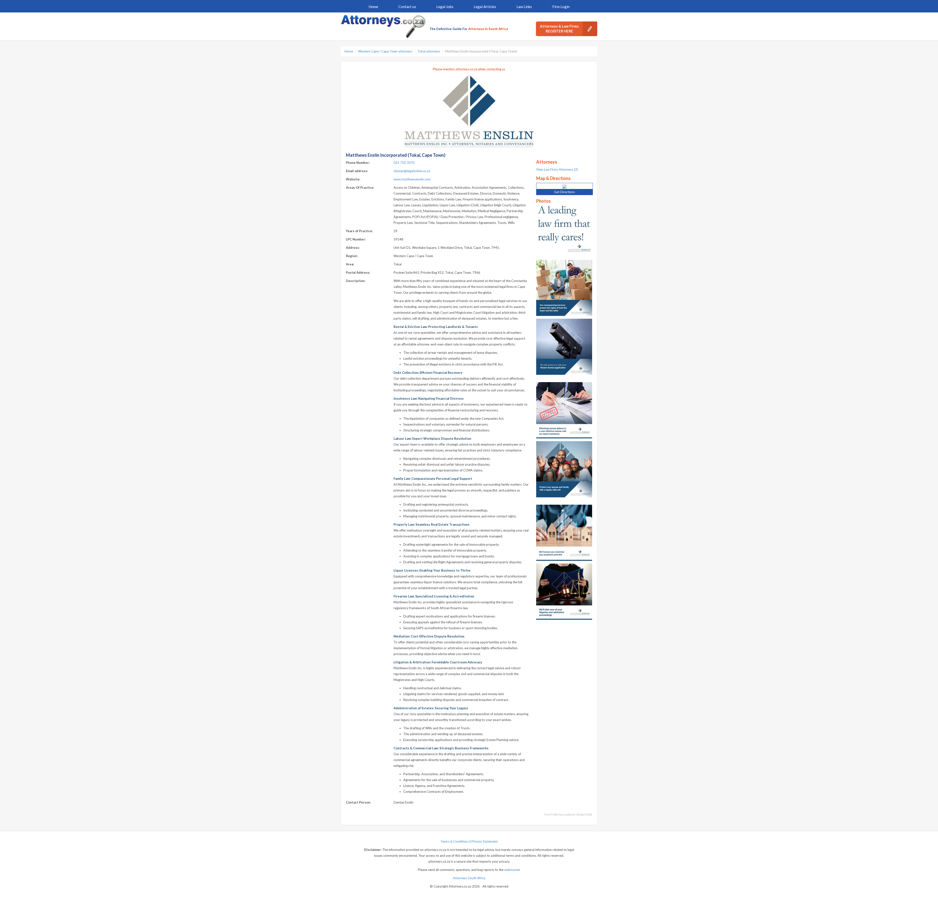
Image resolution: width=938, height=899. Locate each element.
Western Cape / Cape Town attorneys (385, 51)
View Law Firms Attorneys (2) (557, 169)
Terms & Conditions (454, 841)
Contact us (407, 6)
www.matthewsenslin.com (412, 179)
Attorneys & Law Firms (559, 28)
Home (373, 6)
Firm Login (561, 6)
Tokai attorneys (428, 51)
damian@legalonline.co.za (412, 171)
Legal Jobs (444, 6)
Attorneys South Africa (469, 878)
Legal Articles (485, 6)
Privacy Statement (484, 841)
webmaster (512, 870)
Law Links (524, 6)
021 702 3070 (404, 163)
